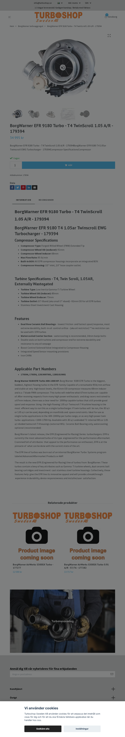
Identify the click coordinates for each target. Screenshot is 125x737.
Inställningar (82, 729)
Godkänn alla (42, 729)
